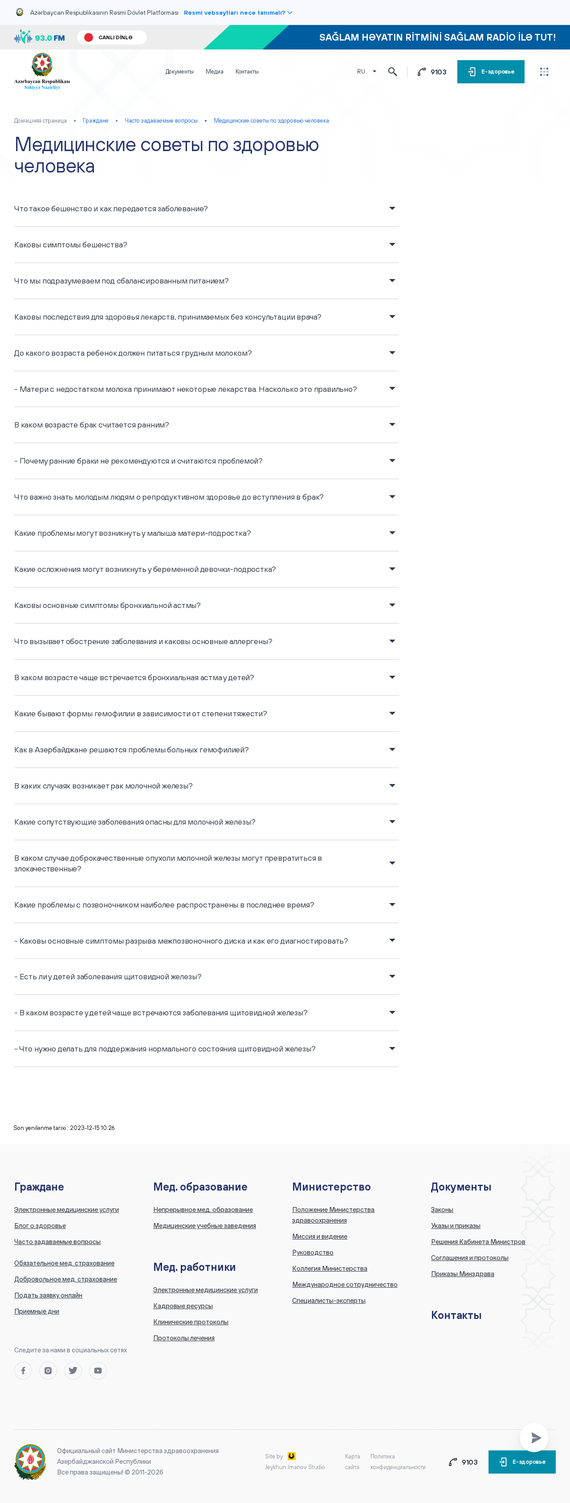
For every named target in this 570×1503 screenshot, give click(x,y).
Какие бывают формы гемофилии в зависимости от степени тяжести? (140, 713)
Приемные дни (36, 1311)
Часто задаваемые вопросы (57, 1241)
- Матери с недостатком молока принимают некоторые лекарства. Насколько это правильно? (185, 389)
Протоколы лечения (184, 1338)
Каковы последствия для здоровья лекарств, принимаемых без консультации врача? (168, 316)
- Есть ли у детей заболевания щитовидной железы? (107, 976)
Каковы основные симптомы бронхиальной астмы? (107, 605)
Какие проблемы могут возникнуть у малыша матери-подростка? (132, 533)
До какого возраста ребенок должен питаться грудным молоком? (133, 352)
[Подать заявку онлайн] (534, 1437)
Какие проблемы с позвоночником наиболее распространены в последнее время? (164, 904)
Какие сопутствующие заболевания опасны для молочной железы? (134, 821)
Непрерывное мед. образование (203, 1209)
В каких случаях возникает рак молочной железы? (103, 785)
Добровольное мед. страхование (65, 1279)
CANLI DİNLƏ (115, 37)
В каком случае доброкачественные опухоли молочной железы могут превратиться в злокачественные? (168, 863)
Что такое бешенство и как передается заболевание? (111, 208)
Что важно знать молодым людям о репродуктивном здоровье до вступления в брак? (169, 496)
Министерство (331, 1186)
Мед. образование (200, 1186)
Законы (442, 1209)
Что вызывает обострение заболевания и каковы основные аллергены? (143, 641)
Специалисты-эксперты (329, 1300)
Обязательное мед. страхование (64, 1263)
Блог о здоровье (40, 1225)
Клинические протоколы (190, 1322)
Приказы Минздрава (462, 1273)
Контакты (247, 71)
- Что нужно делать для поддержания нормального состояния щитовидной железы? (165, 1048)
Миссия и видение (319, 1236)
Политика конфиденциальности (398, 1461)
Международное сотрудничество (345, 1284)
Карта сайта (352, 1461)
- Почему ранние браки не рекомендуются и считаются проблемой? (138, 460)
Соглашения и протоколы (470, 1257)
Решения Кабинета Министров (478, 1241)
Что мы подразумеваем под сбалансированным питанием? (121, 280)
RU (361, 71)
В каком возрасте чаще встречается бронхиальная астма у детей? (134, 677)
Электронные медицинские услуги (66, 1209)
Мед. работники (194, 1267)
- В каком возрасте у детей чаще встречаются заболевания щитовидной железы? (161, 1012)
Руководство (313, 1252)
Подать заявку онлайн (48, 1295)
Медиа (215, 71)
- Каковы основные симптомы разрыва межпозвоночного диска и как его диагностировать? (181, 940)
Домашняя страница (40, 120)
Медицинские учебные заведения (204, 1225)
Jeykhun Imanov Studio (295, 1467)
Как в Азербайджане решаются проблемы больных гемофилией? (131, 749)
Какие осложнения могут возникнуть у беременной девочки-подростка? (145, 569)
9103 (439, 72)
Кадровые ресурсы (183, 1306)
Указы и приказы (455, 1225)
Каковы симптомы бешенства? (70, 244)
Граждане (39, 1186)
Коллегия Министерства (329, 1268)
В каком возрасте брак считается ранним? (91, 424)
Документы (180, 71)
